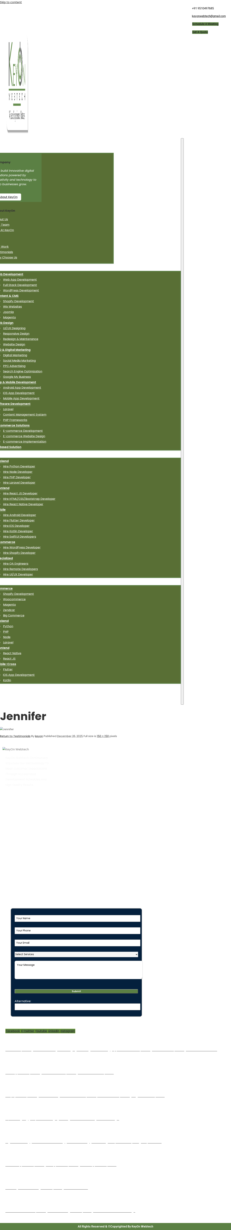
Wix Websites (12, 307)
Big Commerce (13, 615)
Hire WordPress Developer (22, 547)
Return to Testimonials (15, 736)
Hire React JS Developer (20, 493)
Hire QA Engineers (15, 564)
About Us (13, 815)
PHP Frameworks (15, 420)
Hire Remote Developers (20, 569)
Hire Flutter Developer (19, 520)
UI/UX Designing (14, 328)
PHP (6, 632)
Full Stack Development (20, 285)
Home (11, 810)
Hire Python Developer (19, 466)
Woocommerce (14, 599)
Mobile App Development (21, 398)
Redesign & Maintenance (20, 339)
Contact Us (15, 847)
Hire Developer (18, 826)
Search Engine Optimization (22, 371)
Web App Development (20, 280)
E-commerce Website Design (24, 436)
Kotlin (7, 680)
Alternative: (23, 1001)
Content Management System (24, 415)
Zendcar (9, 610)
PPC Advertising (14, 366)
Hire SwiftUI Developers (19, 537)
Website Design (14, 344)
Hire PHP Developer (17, 477)
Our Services (16, 820)
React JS (9, 659)
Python (8, 626)
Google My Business (17, 377)
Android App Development (22, 388)
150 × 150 (103, 736)
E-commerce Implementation (24, 442)
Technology (15, 831)
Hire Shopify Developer (19, 553)
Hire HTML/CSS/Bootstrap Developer (29, 499)
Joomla (8, 312)
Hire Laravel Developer (19, 483)
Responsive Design (16, 334)
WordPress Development (21, 290)
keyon (39, 736)
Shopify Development (18, 301)
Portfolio (13, 842)
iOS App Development (19, 393)
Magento (9, 317)
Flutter (8, 669)
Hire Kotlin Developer (18, 531)
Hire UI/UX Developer (18, 574)
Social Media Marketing (19, 361)
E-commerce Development (23, 431)
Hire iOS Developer (16, 526)
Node (6, 637)
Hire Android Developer (19, 515)
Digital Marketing (15, 355)
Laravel (8, 409)
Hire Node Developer (17, 472)
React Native (12, 653)
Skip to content (11, 2)
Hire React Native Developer (23, 504)
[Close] (182, 421)
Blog (10, 837)
